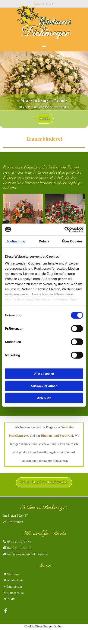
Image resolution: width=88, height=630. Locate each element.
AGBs (11, 599)
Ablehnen (44, 398)
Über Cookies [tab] (72, 241)
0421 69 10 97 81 (46, 3)
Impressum (14, 586)
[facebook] (5, 610)
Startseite (13, 574)
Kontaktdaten (16, 580)
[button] (44, 44)
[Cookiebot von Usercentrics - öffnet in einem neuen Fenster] (64, 229)
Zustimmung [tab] (15, 241)
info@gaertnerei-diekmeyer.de (27, 554)
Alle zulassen (44, 374)
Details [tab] (44, 241)
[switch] (77, 328)
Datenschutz (15, 592)
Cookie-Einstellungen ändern (44, 626)
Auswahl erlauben (44, 386)
